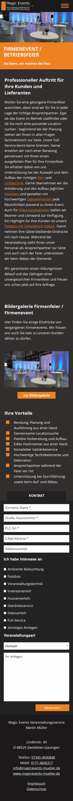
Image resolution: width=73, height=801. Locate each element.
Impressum (36, 783)
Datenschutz (36, 789)
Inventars (11, 194)
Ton (40, 177)
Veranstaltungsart (19, 635)
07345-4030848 (43, 757)
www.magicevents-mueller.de (36, 773)
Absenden (52, 707)
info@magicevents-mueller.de (36, 768)
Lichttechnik (13, 183)
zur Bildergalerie (36, 395)
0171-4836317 (42, 763)
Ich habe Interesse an (23, 559)
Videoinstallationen (34, 210)
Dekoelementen (39, 199)
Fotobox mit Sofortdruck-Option (29, 226)
